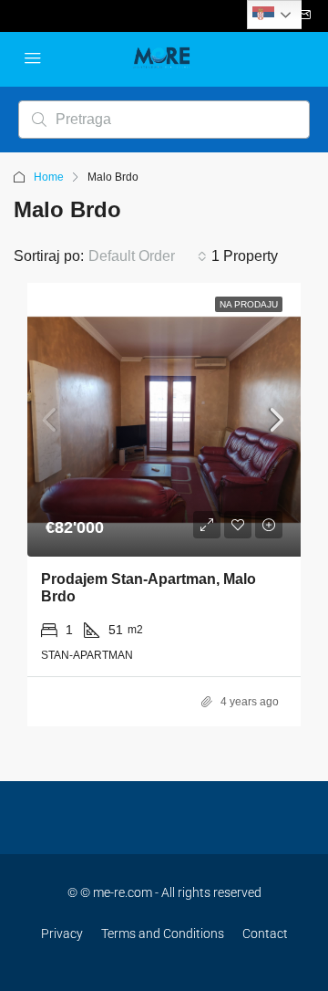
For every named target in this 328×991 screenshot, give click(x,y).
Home (49, 177)
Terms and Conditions (162, 933)
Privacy (62, 933)
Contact (265, 933)
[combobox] (148, 256)
